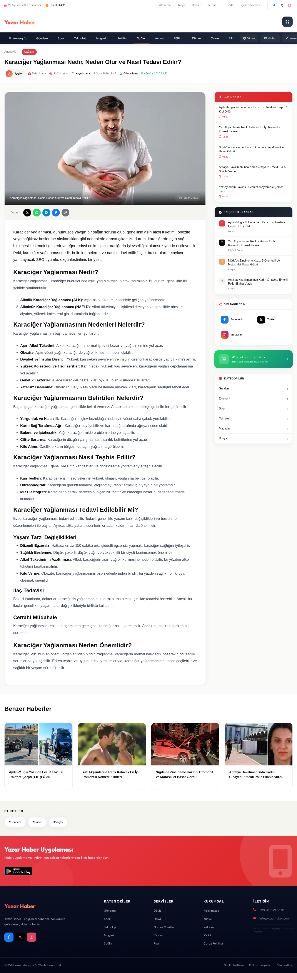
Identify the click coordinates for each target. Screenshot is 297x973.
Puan (157, 943)
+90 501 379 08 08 (272, 910)
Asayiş (159, 38)
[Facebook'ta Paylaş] (56, 212)
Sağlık (141, 38)
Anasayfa (20, 38)
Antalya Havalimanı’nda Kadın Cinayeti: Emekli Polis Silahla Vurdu (252, 169)
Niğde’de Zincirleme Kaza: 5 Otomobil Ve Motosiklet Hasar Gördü (252, 149)
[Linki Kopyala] (65, 212)
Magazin (102, 38)
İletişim (212, 5)
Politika (122, 38)
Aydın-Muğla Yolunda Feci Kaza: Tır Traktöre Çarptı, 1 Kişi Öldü (253, 109)
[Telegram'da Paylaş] (46, 212)
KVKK (231, 5)
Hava (157, 919)
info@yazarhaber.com (274, 918)
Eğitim (178, 38)
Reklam (196, 5)
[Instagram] (289, 5)
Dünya (196, 38)
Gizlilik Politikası (234, 965)
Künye (181, 5)
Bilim (232, 38)
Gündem (42, 38)
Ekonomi (224, 398)
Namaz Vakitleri (164, 927)
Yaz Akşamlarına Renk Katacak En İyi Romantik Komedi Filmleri (249, 129)
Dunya (223, 438)
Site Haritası (285, 965)
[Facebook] (274, 5)
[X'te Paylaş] (27, 212)
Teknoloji (80, 38)
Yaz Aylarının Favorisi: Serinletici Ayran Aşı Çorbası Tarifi (251, 189)
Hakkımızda (164, 5)
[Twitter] (282, 5)
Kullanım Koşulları (260, 965)
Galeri (272, 38)
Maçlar (158, 935)
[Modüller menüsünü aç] (287, 22)
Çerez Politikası (250, 5)
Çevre (215, 38)
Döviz (157, 911)
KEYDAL (275, 928)
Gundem (224, 388)
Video (251, 38)
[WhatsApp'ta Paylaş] (37, 212)
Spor (61, 38)
